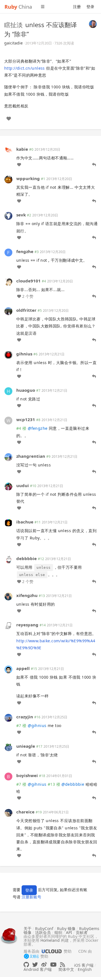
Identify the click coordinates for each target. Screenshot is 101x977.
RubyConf (44, 928)
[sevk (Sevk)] (8, 215)
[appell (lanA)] (8, 669)
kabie (22, 149)
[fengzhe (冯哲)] (8, 252)
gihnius (24, 354)
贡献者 (82, 932)
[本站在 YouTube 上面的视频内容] (53, 964)
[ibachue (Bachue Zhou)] (8, 522)
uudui (22, 485)
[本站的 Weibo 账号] (44, 964)
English (85, 969)
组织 (58, 932)
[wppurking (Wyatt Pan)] (8, 179)
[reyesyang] (8, 625)
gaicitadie (13, 43)
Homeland (50, 940)
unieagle (25, 746)
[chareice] (8, 812)
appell (23, 668)
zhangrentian (30, 456)
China (18, 6)
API (69, 932)
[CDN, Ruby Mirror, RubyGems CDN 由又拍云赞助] (31, 956)
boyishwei (27, 775)
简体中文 (66, 969)
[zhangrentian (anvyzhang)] (8, 456)
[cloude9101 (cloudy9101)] (8, 281)
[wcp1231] (8, 420)
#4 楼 (21, 428)
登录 (90, 6)
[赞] (8, 118)
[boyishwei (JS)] (8, 776)
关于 (27, 928)
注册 (77, 6)
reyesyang (27, 624)
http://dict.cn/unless (24, 68)
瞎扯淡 (13, 24)
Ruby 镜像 (66, 928)
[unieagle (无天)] (8, 746)
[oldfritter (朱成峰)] (8, 310)
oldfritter (26, 310)
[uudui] (8, 486)
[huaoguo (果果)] (8, 390)
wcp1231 (25, 419)
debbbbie (26, 558)
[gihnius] (8, 354)
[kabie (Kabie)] (8, 149)
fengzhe (24, 251)
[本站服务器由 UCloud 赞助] (51, 951)
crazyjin (24, 716)
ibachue (24, 522)
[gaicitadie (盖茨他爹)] (93, 23)
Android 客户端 (38, 969)
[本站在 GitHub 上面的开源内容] (26, 964)
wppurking (28, 178)
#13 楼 (54, 784)
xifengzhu (27, 595)
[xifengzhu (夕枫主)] (8, 596)
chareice (25, 812)
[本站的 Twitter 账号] (35, 964)
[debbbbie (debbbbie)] (8, 559)
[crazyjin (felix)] (8, 717)
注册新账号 (31, 897)
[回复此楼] (94, 164)
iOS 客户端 (83, 965)
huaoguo (25, 390)
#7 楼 (21, 725)
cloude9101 (28, 281)
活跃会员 (43, 932)
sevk (21, 215)
